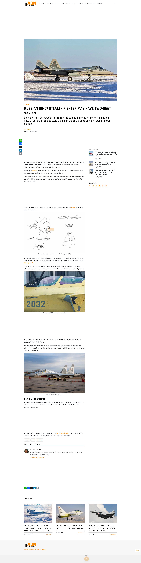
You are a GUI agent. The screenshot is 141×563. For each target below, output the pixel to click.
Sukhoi (27, 440)
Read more (48, 535)
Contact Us (32, 550)
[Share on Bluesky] (106, 186)
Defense (26, 104)
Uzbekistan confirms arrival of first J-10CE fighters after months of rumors (105, 172)
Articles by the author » (37, 458)
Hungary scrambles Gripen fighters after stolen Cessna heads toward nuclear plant (37, 528)
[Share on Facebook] (90, 186)
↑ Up (137, 550)
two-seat (39, 440)
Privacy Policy (41, 550)
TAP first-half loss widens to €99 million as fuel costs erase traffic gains (106, 154)
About (26, 550)
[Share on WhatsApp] (103, 186)
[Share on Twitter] (93, 186)
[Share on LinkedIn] (99, 186)
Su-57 (32, 440)
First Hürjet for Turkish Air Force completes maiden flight (105, 163)
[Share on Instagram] (96, 186)
